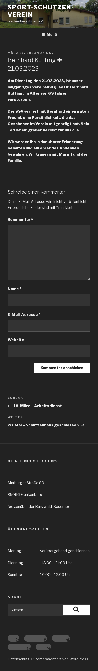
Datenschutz (18, 659)
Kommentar (20, 219)
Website (16, 340)
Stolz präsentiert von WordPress (60, 659)
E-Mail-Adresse (24, 314)
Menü (52, 34)
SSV (50, 53)
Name (14, 289)
